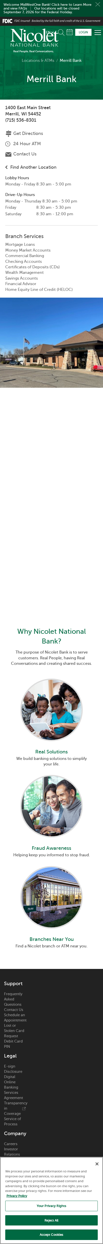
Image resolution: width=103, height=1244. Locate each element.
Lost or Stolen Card (14, 968)
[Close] (97, 1163)
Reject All (51, 1220)
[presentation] (51, 703)
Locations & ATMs (38, 60)
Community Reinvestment (15, 1133)
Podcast (11, 1126)
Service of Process (12, 1061)
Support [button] (13, 923)
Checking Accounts (23, 261)
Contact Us (24, 153)
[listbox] (49, 32)
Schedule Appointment (69, 32)
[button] (62, 31)
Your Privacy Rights (51, 1206)
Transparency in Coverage (15, 1048)
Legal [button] (10, 996)
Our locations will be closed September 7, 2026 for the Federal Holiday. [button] (41, 10)
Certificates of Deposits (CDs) (32, 267)
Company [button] (15, 1073)
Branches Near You (52, 879)
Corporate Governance (14, 1107)
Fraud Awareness (51, 808)
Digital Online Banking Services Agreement (13, 1027)
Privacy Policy (16, 1196)
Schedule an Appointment (15, 957)
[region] (51, 1200)
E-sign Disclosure (13, 1008)
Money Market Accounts (27, 250)
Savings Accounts (21, 278)
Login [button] (83, 32)
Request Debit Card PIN (13, 981)
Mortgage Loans (20, 244)
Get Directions (28, 133)
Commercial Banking (24, 256)
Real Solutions (51, 732)
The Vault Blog (12, 1118)
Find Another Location (33, 167)
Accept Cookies (52, 1234)
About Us (12, 1100)
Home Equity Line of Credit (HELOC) (39, 289)
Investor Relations (12, 1091)
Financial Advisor (20, 284)
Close (97, 4)
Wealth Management (24, 272)
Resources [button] (15, 1146)
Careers (11, 1084)
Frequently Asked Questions (13, 939)
